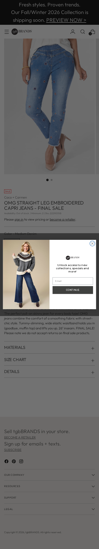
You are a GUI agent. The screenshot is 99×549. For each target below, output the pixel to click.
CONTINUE (72, 290)
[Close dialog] (92, 243)
